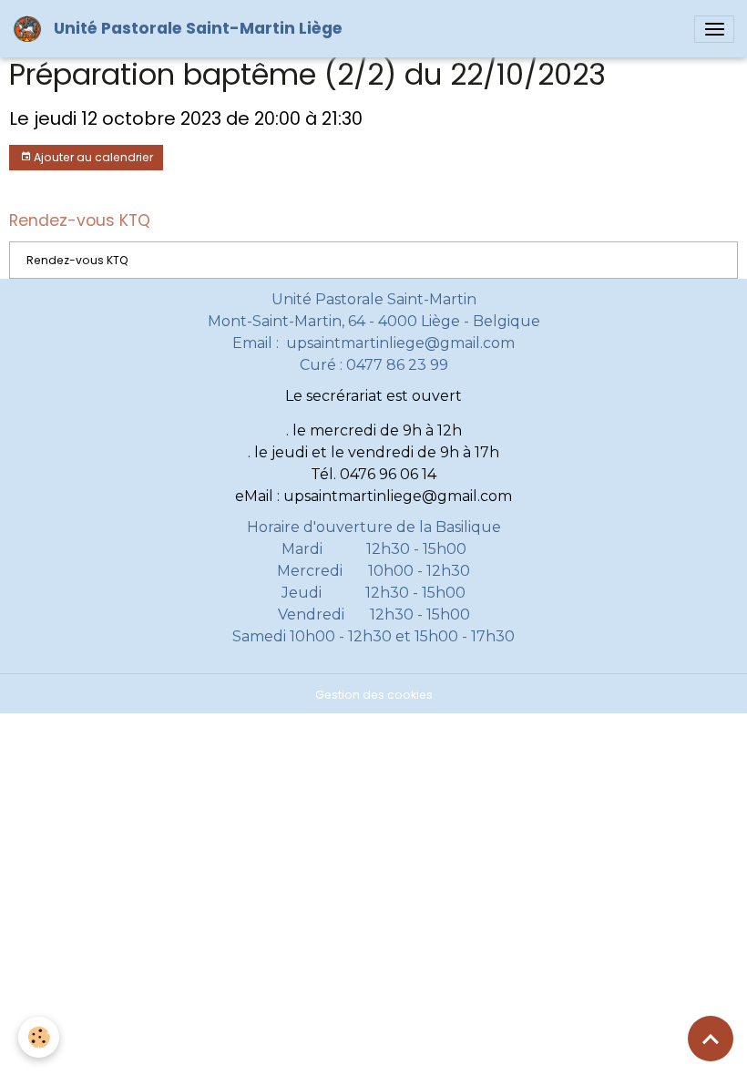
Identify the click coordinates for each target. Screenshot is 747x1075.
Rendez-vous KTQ (77, 260)
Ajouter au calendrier (92, 157)
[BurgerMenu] (714, 29)
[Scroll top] (710, 1038)
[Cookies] (38, 1037)
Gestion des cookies (374, 694)
